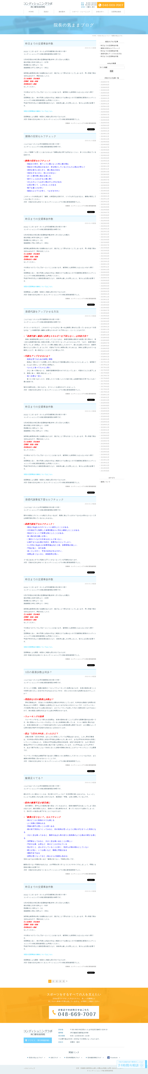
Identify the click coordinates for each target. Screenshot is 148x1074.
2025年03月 (105, 125)
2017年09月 (105, 370)
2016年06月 (105, 411)
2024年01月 (105, 163)
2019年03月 (105, 321)
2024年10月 (105, 139)
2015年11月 (105, 430)
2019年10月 (105, 302)
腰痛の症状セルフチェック (40, 136)
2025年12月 (105, 101)
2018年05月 (105, 348)
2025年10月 (105, 106)
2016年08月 (105, 405)
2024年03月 (105, 158)
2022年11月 (105, 201)
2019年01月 (105, 327)
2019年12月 (105, 297)
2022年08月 (105, 210)
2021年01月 (105, 261)
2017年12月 (105, 362)
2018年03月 (105, 354)
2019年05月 (105, 316)
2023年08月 (105, 177)
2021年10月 (105, 237)
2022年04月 (105, 220)
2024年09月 (105, 142)
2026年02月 (105, 95)
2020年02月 (105, 291)
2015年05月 (105, 446)
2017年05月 (105, 381)
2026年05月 (105, 87)
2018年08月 (105, 340)
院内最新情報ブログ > (96, 1057)
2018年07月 (105, 343)
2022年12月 (105, 199)
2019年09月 (105, 305)
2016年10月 (105, 400)
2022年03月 (105, 223)
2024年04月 (105, 155)
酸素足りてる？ (34, 778)
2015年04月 (105, 449)
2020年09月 (105, 272)
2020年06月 (105, 280)
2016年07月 (105, 408)
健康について (105, 482)
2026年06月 (105, 85)
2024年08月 (105, 144)
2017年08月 (105, 373)
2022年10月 (105, 204)
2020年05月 (105, 283)
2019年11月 (105, 299)
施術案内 (62, 11)
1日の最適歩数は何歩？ (38, 672)
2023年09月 (105, 174)
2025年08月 (105, 112)
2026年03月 (105, 93)
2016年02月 (105, 422)
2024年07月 (105, 147)
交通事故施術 (116, 11)
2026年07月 (105, 82)
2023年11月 (105, 169)
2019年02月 (105, 324)
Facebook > (115, 1057)
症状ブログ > (56, 1057)
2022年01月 (105, 229)
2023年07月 (105, 180)
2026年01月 (105, 98)
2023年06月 (105, 182)
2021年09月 (105, 240)
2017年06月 (105, 378)
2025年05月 (105, 120)
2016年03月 (105, 419)
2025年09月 (105, 109)
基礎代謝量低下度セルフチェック (44, 499)
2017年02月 (105, 389)
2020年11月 (105, 267)
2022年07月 (105, 212)
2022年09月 (105, 207)
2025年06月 (105, 117)
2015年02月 (105, 454)
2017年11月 (105, 365)
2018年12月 (105, 329)
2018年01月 (105, 359)
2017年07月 (105, 375)
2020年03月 (105, 288)
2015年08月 (105, 438)
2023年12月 (105, 166)
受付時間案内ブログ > (74, 1057)
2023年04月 (105, 188)
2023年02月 (105, 193)
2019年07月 (105, 310)
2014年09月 (105, 468)
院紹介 (46, 11)
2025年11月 (105, 104)
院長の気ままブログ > (37, 1057)
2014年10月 (105, 465)
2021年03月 (105, 256)
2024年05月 (105, 152)
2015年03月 (105, 452)
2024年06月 (105, 150)
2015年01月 (105, 457)
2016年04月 (105, 416)
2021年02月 (105, 259)
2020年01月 (105, 294)
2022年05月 (105, 218)
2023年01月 (105, 196)
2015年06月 (105, 443)
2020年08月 (105, 275)
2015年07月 (105, 441)
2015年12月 (105, 427)
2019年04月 (105, 318)
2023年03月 (105, 191)
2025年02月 (105, 128)
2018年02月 (105, 356)
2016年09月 (105, 403)
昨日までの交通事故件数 (39, 43)
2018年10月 (105, 335)
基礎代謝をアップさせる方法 (42, 311)
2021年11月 (105, 234)
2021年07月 (105, 245)
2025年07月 (105, 114)
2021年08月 (105, 242)
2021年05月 (105, 250)
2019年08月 (105, 307)
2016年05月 (105, 414)
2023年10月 (105, 172)
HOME (31, 11)
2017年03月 (105, 386)
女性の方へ (100, 11)
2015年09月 (105, 435)
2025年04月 (105, 123)
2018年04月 (105, 351)
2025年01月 (105, 131)
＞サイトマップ (29, 1068)
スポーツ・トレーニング (81, 11)
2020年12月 (105, 264)
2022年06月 (105, 215)
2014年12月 (105, 460)
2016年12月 (105, 394)
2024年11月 (105, 136)
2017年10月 (105, 367)
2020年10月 (105, 269)
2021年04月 (105, 253)
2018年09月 (105, 337)
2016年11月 (105, 397)
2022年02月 (105, 226)
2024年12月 (105, 133)
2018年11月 (105, 332)
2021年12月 (105, 231)
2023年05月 (105, 185)
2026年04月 (105, 90)
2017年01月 (105, 392)
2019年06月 (105, 313)
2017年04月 (105, 384)
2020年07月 (105, 278)
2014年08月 (105, 471)
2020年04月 (105, 286)
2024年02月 (105, 161)
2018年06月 (105, 346)
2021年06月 (105, 248)
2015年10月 (105, 433)
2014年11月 (105, 462)
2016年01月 (105, 424)
